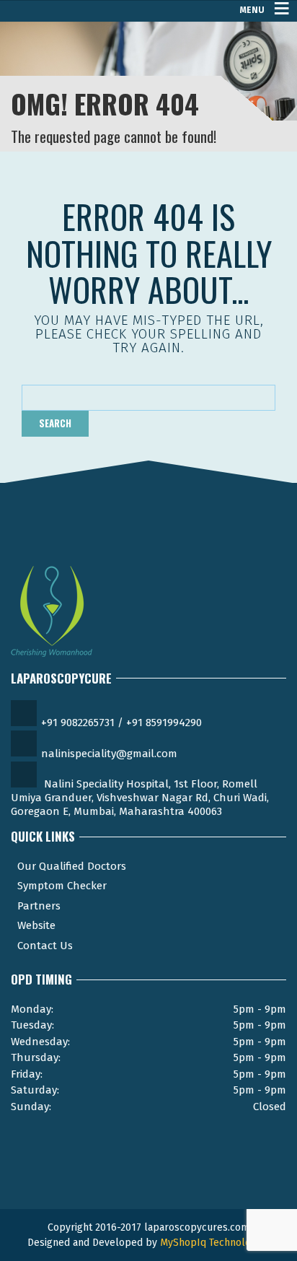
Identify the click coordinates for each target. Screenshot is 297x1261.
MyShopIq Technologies (215, 1242)
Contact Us (45, 945)
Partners (39, 905)
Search (55, 423)
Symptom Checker (62, 885)
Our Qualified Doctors (71, 866)
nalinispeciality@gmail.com (109, 753)
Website (36, 925)
